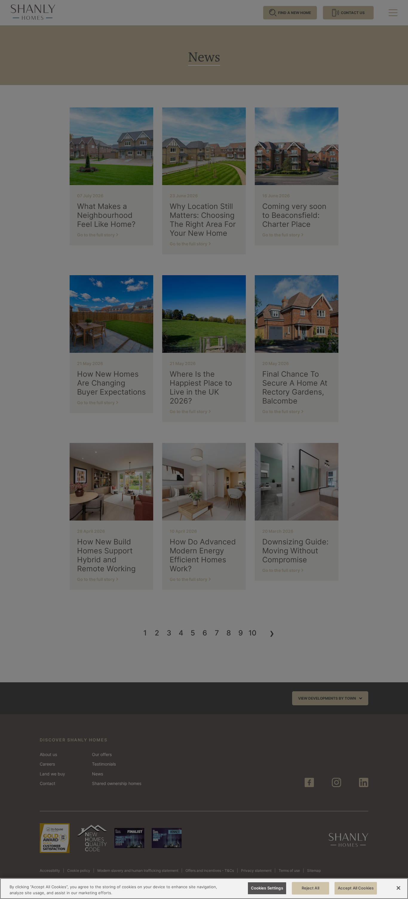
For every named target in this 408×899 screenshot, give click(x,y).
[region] (204, 888)
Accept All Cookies (356, 888)
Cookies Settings (267, 888)
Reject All (310, 888)
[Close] (398, 888)
